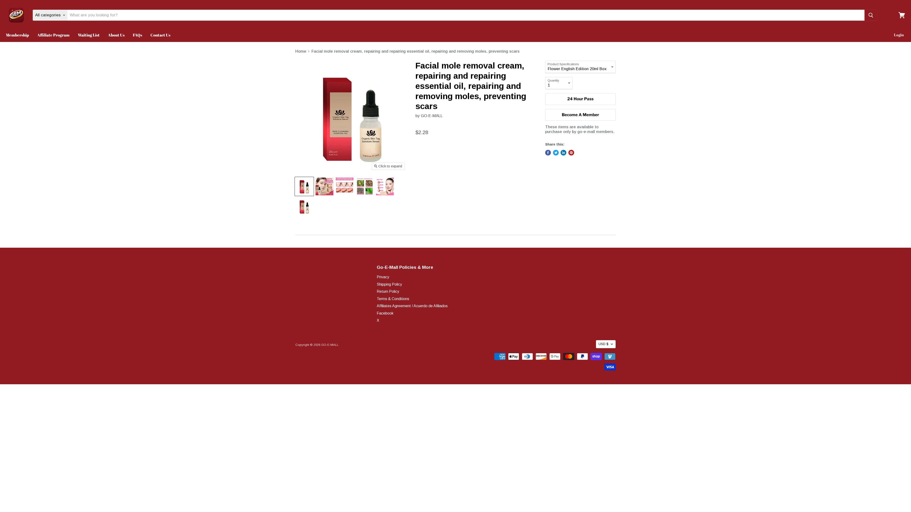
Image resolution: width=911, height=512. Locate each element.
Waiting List (89, 35)
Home (300, 51)
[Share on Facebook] (548, 152)
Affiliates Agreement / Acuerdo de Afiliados (412, 306)
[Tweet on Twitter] (556, 152)
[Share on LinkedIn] (563, 152)
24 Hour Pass (580, 98)
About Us (116, 35)
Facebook (385, 313)
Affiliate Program (53, 35)
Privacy (383, 277)
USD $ (604, 344)
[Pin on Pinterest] (571, 152)
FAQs (137, 35)
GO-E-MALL (432, 116)
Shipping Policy (389, 284)
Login (899, 34)
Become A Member (580, 114)
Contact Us (160, 35)
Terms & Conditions (393, 299)
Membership (17, 35)
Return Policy (388, 291)
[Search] (871, 15)
